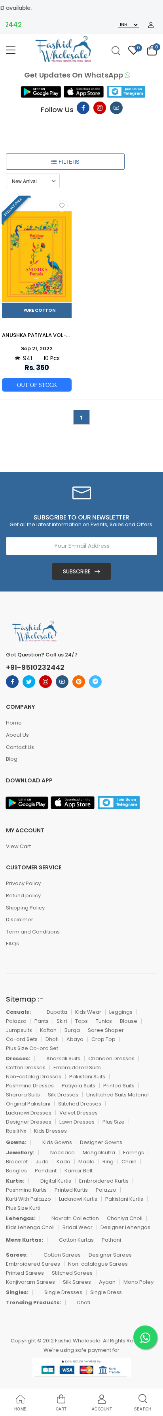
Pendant (46, 1170)
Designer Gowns (101, 1142)
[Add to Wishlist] (62, 206)
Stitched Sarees (72, 1273)
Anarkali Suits (63, 1058)
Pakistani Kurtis (124, 1199)
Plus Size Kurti (23, 1208)
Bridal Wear (78, 1227)
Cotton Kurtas (76, 1239)
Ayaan (107, 1282)
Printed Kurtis (71, 1189)
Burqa (72, 1030)
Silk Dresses (63, 1094)
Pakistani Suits (87, 1076)
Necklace (62, 1152)
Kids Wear (88, 1012)
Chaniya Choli (124, 1218)
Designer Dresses (28, 1121)
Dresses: (18, 1058)
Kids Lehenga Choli (30, 1227)
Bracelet (17, 1161)
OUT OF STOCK (37, 385)
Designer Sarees (110, 1254)
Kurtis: (15, 1180)
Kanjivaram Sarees (30, 1282)
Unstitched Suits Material (117, 1094)
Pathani (111, 1239)
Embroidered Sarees (33, 1263)
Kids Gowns (57, 1142)
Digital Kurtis (55, 1180)
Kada (63, 1161)
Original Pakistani (28, 1103)
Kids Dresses (50, 1130)
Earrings (133, 1152)
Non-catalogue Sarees (98, 1263)
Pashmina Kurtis (26, 1189)
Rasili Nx (16, 1130)
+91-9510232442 (35, 667)
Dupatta (57, 1012)
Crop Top (103, 1039)
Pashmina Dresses (30, 1085)
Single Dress (106, 1292)
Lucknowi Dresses (28, 1112)
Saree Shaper (106, 1030)
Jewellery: (20, 1152)
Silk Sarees (77, 1282)
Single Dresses (63, 1292)
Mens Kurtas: (24, 1239)
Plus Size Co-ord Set (32, 1048)
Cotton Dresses (25, 1067)
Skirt (62, 1021)
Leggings (121, 1012)
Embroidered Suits (77, 1067)
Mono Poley (138, 1282)
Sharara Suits (23, 1094)
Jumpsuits (19, 1030)
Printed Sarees (25, 1273)
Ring (108, 1161)
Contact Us (20, 747)
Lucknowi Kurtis (78, 1199)
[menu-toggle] (10, 50)
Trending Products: (33, 1302)
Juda (42, 1161)
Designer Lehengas (125, 1227)
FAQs (12, 943)
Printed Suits (119, 1085)
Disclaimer (19, 919)
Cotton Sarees (62, 1254)
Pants (41, 1021)
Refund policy (23, 895)
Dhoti (52, 1039)
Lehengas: (21, 1218)
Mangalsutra (99, 1152)
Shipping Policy (25, 907)
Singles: (17, 1292)
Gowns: (16, 1142)
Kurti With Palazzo (28, 1199)
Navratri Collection (75, 1218)
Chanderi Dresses (111, 1058)
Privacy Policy (23, 883)
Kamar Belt (78, 1170)
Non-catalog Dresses (33, 1076)
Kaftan (48, 1030)
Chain (128, 1161)
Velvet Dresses (78, 1112)
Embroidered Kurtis (104, 1180)
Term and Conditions (33, 931)
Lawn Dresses (77, 1121)
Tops (81, 1021)
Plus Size (113, 1121)
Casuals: (18, 1012)
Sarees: (17, 1254)
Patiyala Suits (78, 1085)
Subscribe (77, 571)
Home (14, 722)
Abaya (74, 1039)
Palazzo (16, 1021)
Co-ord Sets (22, 1039)
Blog (11, 759)
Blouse (128, 1021)
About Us (17, 735)
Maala (86, 1161)
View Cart (18, 846)
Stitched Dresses (79, 1103)
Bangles (16, 1170)
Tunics (104, 1021)
